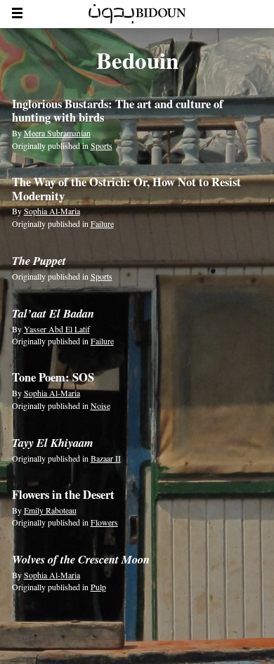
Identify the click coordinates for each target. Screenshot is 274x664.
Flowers (104, 522)
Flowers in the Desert (63, 494)
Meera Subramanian (57, 132)
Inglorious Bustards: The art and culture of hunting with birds (117, 111)
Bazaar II (106, 458)
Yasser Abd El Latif (57, 328)
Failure (102, 223)
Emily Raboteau (50, 510)
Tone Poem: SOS (53, 377)
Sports (101, 145)
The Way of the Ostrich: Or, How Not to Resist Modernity (126, 189)
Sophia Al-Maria (52, 210)
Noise (100, 405)
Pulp (98, 586)
